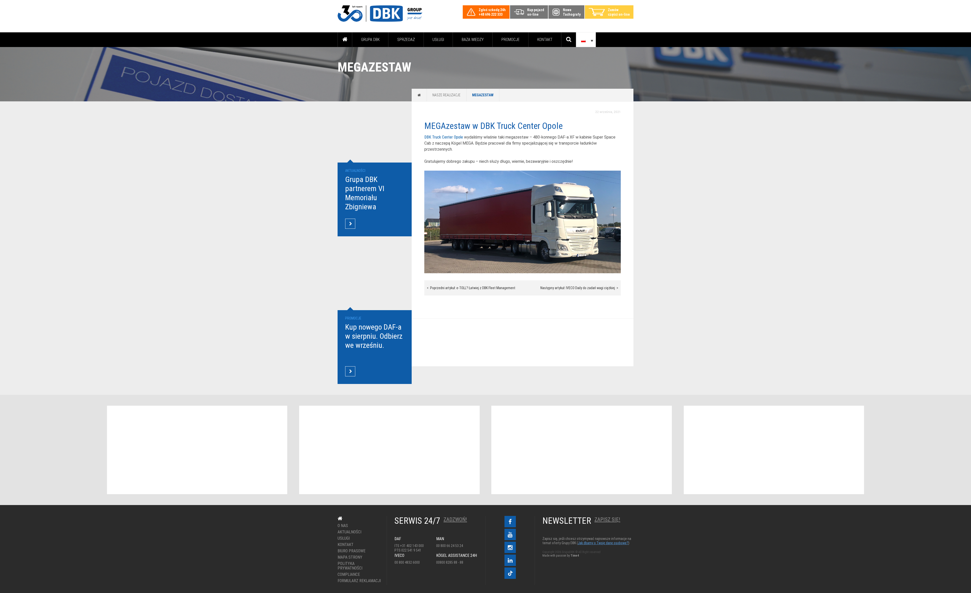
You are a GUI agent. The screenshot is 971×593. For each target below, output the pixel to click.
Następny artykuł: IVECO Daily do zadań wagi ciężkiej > (579, 288)
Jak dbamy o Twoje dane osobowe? (603, 543)
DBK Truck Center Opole (443, 137)
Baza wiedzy (473, 39)
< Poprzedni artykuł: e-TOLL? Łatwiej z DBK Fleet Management (471, 288)
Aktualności (349, 532)
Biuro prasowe (351, 551)
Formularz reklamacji (358, 581)
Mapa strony (350, 557)
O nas (343, 525)
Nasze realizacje (446, 95)
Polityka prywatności (350, 566)
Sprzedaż (406, 39)
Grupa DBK (370, 39)
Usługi (438, 39)
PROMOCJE (510, 39)
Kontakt (545, 39)
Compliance (349, 574)
